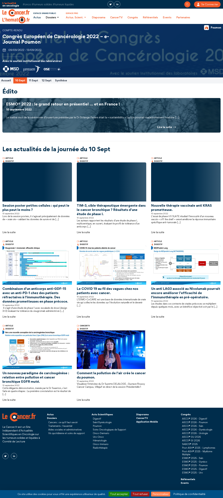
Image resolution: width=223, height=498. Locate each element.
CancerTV (116, 17)
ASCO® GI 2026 (191, 440)
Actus (37, 17)
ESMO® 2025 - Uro (192, 472)
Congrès (132, 17)
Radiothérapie (100, 447)
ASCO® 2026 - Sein (192, 426)
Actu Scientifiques (102, 414)
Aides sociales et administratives (65, 429)
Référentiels (150, 17)
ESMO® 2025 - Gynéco (194, 461)
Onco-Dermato (101, 433)
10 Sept (20, 80)
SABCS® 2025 (190, 444)
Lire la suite (9, 232)
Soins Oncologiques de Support (109, 429)
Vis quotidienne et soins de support (66, 433)
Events (167, 17)
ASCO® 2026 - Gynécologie (197, 429)
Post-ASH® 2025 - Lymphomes (198, 447)
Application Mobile (147, 421)
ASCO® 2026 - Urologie (195, 433)
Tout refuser (140, 494)
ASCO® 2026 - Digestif (194, 418)
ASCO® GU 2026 (191, 436)
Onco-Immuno (100, 444)
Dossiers (52, 418)
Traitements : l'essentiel (60, 426)
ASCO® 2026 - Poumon (195, 422)
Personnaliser (161, 494)
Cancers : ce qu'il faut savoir (63, 422)
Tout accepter (119, 494)
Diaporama (98, 17)
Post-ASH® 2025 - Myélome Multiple (197, 453)
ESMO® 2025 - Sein (192, 458)
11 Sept (33, 80)
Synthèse (61, 80)
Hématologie (99, 440)
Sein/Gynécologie (102, 422)
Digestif (97, 418)
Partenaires (183, 17)
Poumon (97, 426)
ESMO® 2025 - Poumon (195, 465)
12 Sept (46, 80)
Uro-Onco (98, 436)
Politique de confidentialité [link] (189, 494)
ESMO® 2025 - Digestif (194, 469)
